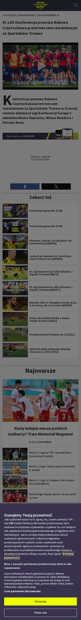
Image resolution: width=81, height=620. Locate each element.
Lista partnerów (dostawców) (22, 591)
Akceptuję (40, 601)
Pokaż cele (40, 612)
